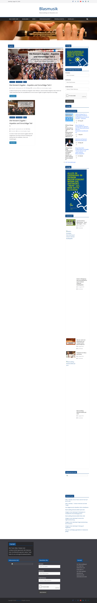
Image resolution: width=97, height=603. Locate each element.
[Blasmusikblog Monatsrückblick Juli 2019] (70, 414)
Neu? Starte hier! (13, 19)
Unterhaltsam (19, 81)
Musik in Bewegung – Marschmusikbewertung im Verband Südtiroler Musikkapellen (82, 282)
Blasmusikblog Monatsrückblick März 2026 (75, 516)
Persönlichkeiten (59, 19)
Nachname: (68, 79)
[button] (19, 19)
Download (71, 19)
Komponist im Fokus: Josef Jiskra (81, 353)
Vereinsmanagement (45, 19)
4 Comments (80, 289)
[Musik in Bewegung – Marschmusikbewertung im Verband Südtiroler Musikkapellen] (70, 283)
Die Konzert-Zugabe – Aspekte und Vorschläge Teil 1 (20, 123)
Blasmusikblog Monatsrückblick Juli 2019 (81, 412)
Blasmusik (48, 8)
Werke (34, 19)
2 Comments (34, 88)
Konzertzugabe (45, 88)
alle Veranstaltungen (70, 162)
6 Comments (13, 131)
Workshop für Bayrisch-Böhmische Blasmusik (81, 139)
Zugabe (49, 88)
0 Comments (80, 418)
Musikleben (25, 19)
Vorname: (67, 72)
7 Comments (80, 358)
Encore (40, 88)
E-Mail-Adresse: (69, 86)
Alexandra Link (20, 88)
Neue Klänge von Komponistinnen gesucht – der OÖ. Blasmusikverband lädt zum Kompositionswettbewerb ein (82, 128)
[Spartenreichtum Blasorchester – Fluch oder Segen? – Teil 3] (70, 224)
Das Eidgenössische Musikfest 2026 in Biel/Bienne (76, 507)
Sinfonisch (12, 81)
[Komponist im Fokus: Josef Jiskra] (70, 355)
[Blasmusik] (48, 22)
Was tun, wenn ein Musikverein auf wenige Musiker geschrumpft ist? (81, 342)
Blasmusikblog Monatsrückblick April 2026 (75, 509)
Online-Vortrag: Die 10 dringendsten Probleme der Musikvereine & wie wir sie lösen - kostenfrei (82, 116)
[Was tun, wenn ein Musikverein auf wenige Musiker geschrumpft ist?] (70, 344)
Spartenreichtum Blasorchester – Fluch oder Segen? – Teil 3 (82, 222)
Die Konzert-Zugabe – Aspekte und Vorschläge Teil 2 (30, 85)
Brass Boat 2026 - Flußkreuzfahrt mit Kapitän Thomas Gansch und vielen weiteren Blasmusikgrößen (82, 150)
